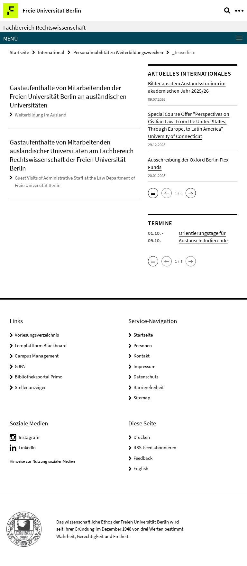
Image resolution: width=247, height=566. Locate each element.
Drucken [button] (141, 437)
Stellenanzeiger (30, 387)
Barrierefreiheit (148, 387)
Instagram (29, 437)
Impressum (144, 366)
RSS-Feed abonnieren (154, 447)
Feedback (142, 458)
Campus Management (37, 356)
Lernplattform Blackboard (41, 345)
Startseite (19, 52)
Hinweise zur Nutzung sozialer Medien (42, 461)
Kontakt (141, 356)
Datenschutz (145, 377)
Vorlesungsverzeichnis (37, 335)
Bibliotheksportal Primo (38, 377)
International (51, 52)
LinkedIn (27, 447)
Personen (142, 345)
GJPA (20, 366)
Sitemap (141, 397)
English (140, 468)
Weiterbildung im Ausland (40, 115)
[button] (153, 193)
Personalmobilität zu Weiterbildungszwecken (118, 52)
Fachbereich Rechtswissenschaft (44, 27)
